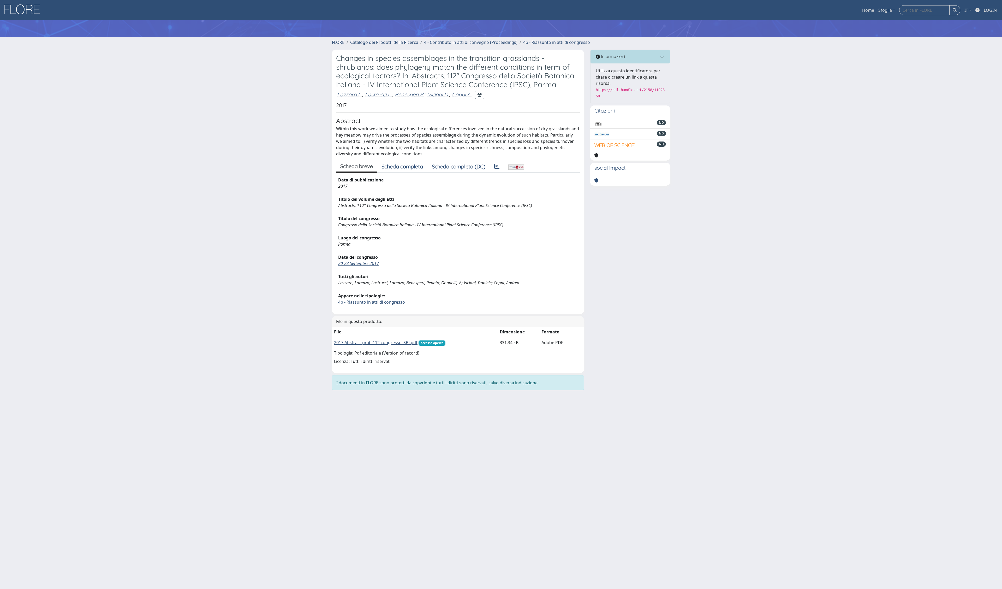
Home (868, 10)
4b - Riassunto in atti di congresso (556, 42)
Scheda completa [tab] (402, 166)
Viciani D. (438, 94)
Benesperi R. (409, 94)
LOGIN (990, 10)
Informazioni (612, 56)
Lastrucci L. (378, 94)
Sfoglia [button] (885, 10)
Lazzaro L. (349, 94)
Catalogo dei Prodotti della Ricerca (384, 42)
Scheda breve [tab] (356, 166)
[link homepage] (23, 10)
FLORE (338, 42)
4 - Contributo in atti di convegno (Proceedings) (470, 42)
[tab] (497, 166)
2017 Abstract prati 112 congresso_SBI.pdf (376, 342)
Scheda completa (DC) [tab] (458, 166)
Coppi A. (462, 94)
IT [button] (966, 10)
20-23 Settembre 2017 (358, 263)
